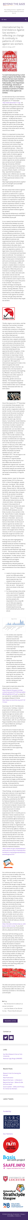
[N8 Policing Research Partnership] (14, 1207)
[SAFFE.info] (14, 1168)
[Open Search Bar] (25, 19)
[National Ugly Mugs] (11, 1152)
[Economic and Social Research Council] (11, 1128)
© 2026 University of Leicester (11, 1214)
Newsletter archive (10, 1021)
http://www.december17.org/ (11, 103)
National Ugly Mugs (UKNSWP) (12, 1058)
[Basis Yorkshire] (14, 1161)
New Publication (8, 1077)
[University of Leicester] (14, 1181)
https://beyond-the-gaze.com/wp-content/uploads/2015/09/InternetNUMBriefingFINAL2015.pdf (13, 692)
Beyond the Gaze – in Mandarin (12, 1080)
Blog (5, 1001)
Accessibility (10, 1216)
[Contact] (11, 1037)
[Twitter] (5, 1037)
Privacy (22, 1214)
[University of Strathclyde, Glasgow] (14, 1200)
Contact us (18, 1216)
